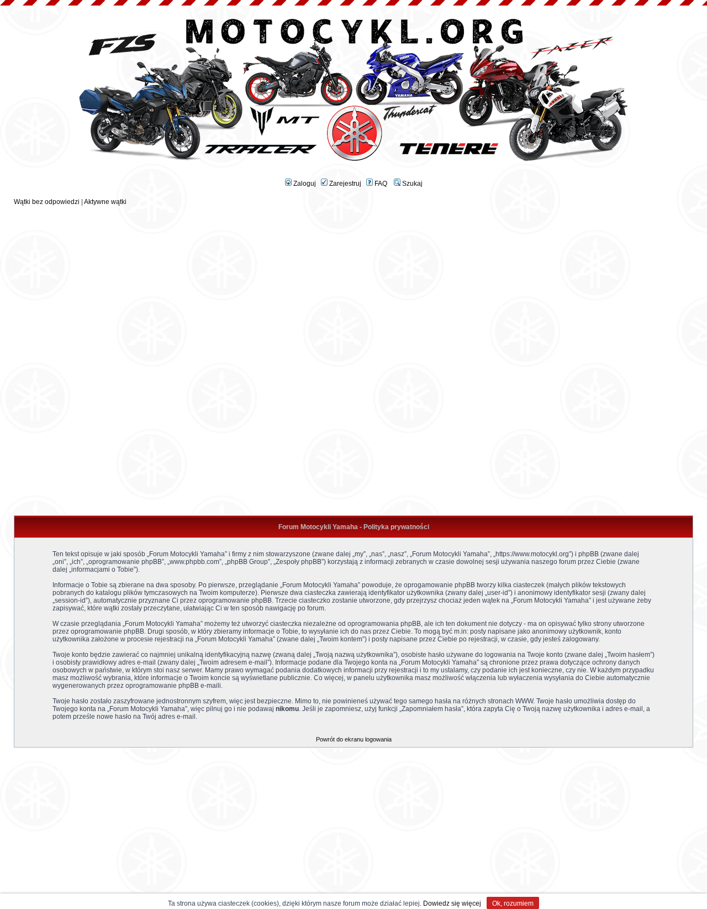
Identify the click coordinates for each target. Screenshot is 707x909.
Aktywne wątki (105, 202)
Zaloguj (304, 183)
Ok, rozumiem (513, 903)
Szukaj (411, 183)
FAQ (380, 183)
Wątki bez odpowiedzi (47, 202)
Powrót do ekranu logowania (354, 739)
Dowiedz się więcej (452, 903)
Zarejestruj (344, 183)
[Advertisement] (353, 283)
